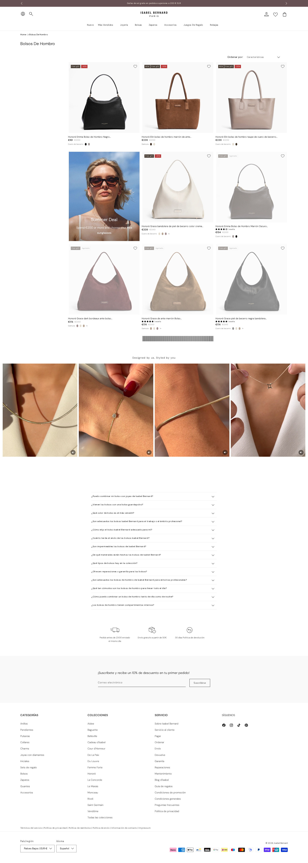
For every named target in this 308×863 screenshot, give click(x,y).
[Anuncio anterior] (21, 3)
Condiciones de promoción (170, 792)
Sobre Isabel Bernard (166, 723)
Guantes (25, 786)
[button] (31, 14)
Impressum (145, 828)
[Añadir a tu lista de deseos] (135, 66)
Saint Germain (95, 805)
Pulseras (25, 736)
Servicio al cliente (164, 729)
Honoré (92, 773)
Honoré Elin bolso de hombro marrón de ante (166, 136)
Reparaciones (162, 767)
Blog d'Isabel (162, 779)
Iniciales (24, 761)
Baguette (93, 729)
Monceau (93, 792)
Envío (158, 748)
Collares (24, 742)
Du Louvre (93, 761)
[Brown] (151, 144)
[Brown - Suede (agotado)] (162, 233)
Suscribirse (200, 683)
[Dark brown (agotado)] (89, 144)
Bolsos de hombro (38, 34)
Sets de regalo (28, 767)
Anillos (24, 723)
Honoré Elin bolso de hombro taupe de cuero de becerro (245, 136)
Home (23, 34)
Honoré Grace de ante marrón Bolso (161, 318)
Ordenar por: (235, 57)
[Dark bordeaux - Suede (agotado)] (165, 233)
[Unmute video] (73, 452)
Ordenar (159, 742)
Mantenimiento (163, 773)
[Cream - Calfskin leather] (159, 233)
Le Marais (93, 786)
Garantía (159, 761)
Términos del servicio (31, 828)
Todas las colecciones (100, 817)
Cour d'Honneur (96, 748)
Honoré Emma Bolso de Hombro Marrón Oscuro (241, 226)
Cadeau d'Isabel (97, 742)
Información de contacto (124, 828)
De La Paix (93, 755)
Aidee (91, 723)
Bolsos (24, 773)
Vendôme (93, 811)
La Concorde (95, 779)
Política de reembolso (80, 828)
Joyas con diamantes (32, 755)
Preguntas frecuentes (167, 805)
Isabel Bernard (281, 843)
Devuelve (160, 755)
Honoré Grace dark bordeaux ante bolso (89, 318)
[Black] (85, 144)
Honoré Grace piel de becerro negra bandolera (240, 318)
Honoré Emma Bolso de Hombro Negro (89, 136)
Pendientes (26, 729)
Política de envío (101, 828)
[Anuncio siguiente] (286, 3)
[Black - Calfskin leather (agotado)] (233, 328)
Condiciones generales (168, 798)
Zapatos (24, 779)
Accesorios (26, 792)
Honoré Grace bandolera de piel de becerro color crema (172, 226)
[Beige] (154, 144)
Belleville (92, 736)
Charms (24, 748)
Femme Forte (95, 767)
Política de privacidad (167, 811)
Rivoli (90, 798)
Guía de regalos (164, 786)
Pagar (158, 736)
